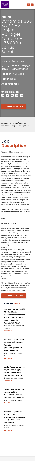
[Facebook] (7, 95)
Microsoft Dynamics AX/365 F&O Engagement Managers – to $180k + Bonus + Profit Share (14, 417)
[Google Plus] (16, 95)
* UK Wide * (19, 73)
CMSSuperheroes (24, 460)
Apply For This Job (15, 107)
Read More (8, 331)
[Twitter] (12, 95)
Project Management (20, 126)
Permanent (18, 61)
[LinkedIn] (2, 95)
